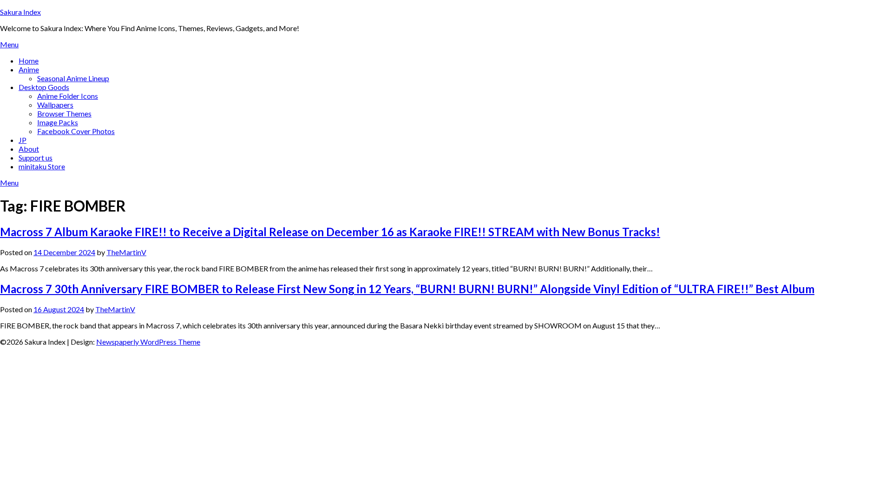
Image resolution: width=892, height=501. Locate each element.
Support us (35, 157)
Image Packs (57, 122)
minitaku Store (42, 166)
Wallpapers (55, 104)
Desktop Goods (44, 87)
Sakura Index (20, 11)
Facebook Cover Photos (76, 131)
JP (22, 139)
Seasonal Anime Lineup (73, 78)
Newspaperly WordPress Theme (148, 341)
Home (29, 60)
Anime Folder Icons (67, 95)
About (29, 148)
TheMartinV (126, 252)
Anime (29, 69)
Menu (9, 44)
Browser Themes (64, 113)
